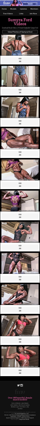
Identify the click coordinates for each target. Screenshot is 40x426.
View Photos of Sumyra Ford (20, 32)
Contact (19, 416)
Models (13, 9)
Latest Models (24, 403)
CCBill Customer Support (27, 418)
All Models (18, 403)
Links (21, 13)
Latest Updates (14, 405)
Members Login (15, 406)
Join (20, 61)
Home (4, 9)
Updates (23, 9)
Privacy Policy (25, 416)
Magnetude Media (24, 419)
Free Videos (8, 13)
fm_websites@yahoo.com (22, 413)
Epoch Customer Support (13, 418)
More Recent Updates (24, 405)
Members (34, 9)
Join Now (33, 13)
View (20, 59)
